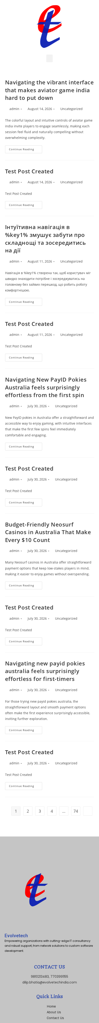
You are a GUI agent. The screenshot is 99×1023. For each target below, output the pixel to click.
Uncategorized (71, 109)
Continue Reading (25, 148)
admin (14, 109)
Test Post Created (29, 171)
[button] (49, 58)
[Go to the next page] (87, 811)
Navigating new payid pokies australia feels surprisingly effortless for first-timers (45, 671)
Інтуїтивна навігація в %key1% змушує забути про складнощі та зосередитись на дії (45, 238)
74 (75, 811)
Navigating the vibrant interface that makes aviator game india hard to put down (49, 89)
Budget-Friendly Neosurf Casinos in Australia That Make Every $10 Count (48, 532)
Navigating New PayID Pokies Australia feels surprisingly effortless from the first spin (46, 387)
